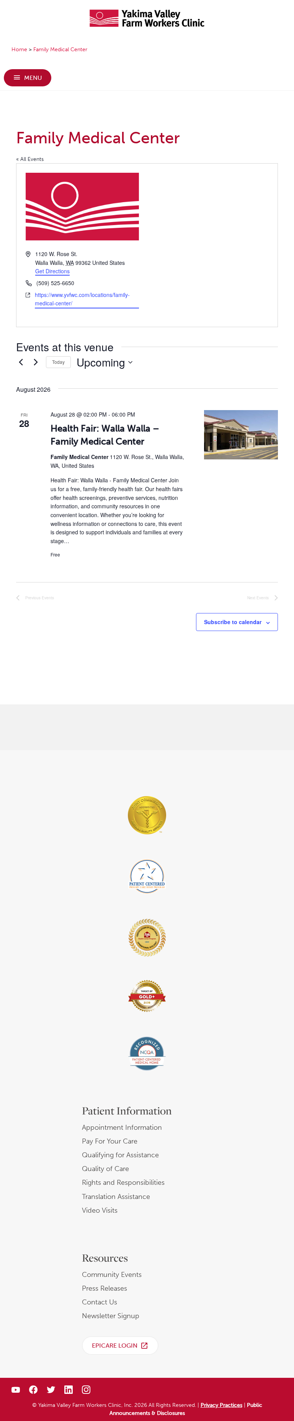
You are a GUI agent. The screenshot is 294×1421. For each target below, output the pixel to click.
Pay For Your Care (109, 1141)
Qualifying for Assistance (120, 1155)
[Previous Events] (20, 362)
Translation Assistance (116, 1196)
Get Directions (52, 271)
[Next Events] (35, 362)
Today (58, 361)
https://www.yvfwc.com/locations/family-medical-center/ (82, 299)
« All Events (30, 159)
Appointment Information (122, 1127)
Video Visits (100, 1210)
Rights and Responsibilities (123, 1182)
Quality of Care (105, 1169)
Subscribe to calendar (232, 622)
